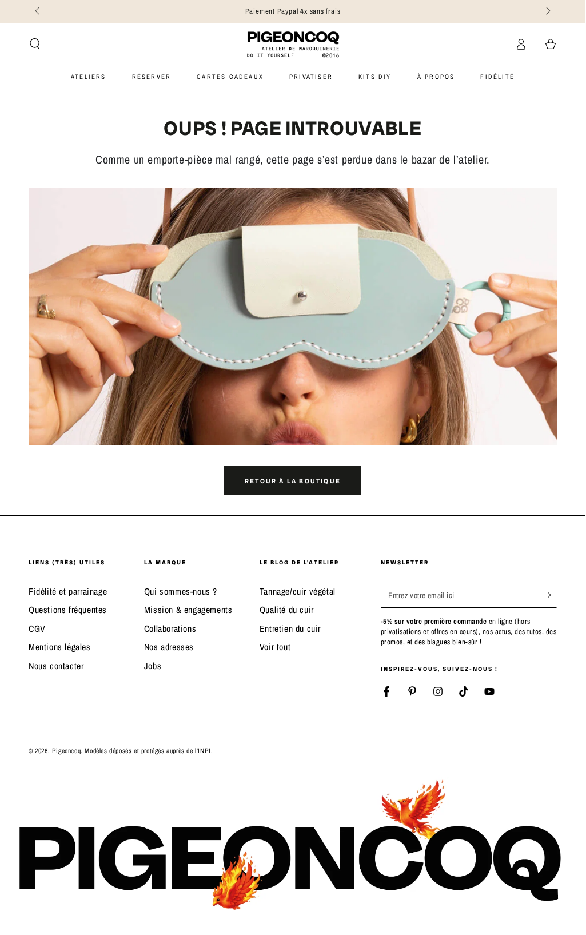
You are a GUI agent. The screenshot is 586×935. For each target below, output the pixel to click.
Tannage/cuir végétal (298, 591)
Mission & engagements (188, 609)
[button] (35, 44)
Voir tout (275, 646)
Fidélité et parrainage (68, 591)
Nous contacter (56, 665)
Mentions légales (60, 646)
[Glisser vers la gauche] (38, 11)
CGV (37, 628)
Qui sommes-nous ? (180, 591)
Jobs (152, 665)
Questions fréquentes (68, 609)
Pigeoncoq (66, 750)
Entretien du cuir (290, 628)
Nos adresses (169, 646)
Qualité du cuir (287, 609)
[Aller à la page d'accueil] (293, 44)
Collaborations (170, 628)
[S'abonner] (550, 594)
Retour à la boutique (293, 481)
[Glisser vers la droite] (547, 11)
